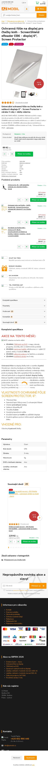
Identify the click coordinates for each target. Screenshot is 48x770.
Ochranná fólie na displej (14, 664)
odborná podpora (20, 354)
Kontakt (8, 610)
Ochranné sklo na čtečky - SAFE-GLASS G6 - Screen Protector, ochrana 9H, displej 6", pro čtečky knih (19, 208)
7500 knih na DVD (20, 344)
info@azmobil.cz (10, 746)
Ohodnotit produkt (21, 103)
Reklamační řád (11, 621)
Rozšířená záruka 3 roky (14, 678)
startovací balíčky (20, 349)
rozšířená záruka (20, 356)
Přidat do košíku (24, 154)
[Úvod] (11, 9)
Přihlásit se (36, 586)
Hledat (41, 15)
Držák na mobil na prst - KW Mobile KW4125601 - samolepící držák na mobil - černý (23, 529)
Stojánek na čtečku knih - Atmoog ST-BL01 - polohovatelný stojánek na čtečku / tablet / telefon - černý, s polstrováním (19, 232)
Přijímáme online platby (14, 624)
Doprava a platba (12, 612)
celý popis (10, 128)
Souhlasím (30, 758)
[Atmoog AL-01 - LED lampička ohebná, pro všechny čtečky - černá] (4, 187)
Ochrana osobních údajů (14, 617)
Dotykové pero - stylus (14, 662)
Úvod (3, 21)
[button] (8, 547)
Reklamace (10, 619)
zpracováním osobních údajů (20, 590)
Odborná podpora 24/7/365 (16, 675)
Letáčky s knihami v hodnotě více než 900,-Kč (21, 673)
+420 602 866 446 (7, 2)
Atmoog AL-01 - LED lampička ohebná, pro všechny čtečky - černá (18, 187)
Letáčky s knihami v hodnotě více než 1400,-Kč (22, 671)
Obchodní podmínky (13, 614)
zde (33, 765)
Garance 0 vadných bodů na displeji (18, 669)
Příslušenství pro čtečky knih (15, 21)
